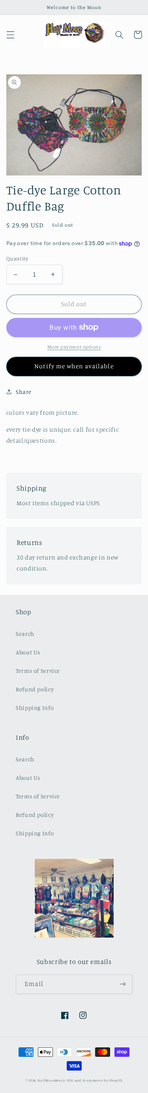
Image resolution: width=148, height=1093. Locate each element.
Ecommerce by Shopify (102, 1080)
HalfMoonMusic (51, 1080)
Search (25, 633)
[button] (10, 35)
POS (70, 1080)
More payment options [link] (74, 347)
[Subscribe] (123, 984)
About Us (28, 652)
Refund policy (35, 689)
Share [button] (24, 391)
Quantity (17, 258)
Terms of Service (38, 670)
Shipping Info (35, 707)
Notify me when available (73, 366)
